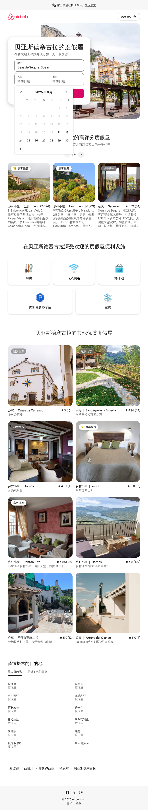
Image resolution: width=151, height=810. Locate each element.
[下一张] (81, 155)
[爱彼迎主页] (18, 16)
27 (43, 140)
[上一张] (67, 155)
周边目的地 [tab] (15, 671)
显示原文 (90, 5)
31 (20, 148)
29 (59, 140)
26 (36, 140)
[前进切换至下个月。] (66, 92)
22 (59, 132)
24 (20, 140)
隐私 (69, 803)
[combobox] (49, 67)
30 (67, 140)
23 (66, 132)
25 (28, 140)
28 (51, 140)
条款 (78, 803)
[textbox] (31, 81)
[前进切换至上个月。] (21, 92)
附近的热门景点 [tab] (37, 671)
